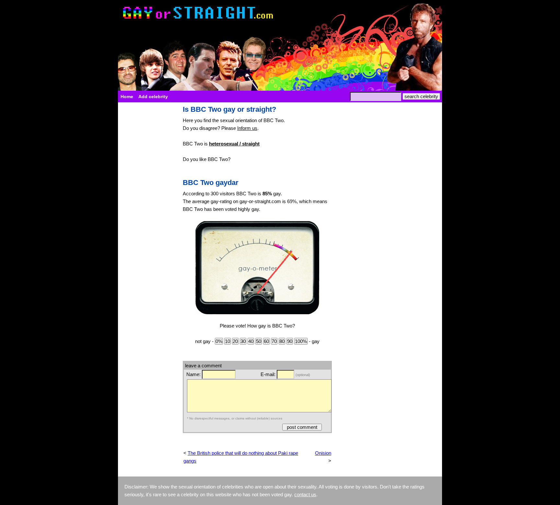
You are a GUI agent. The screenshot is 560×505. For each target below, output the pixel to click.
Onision (323, 453)
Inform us (247, 128)
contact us (305, 494)
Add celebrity (153, 96)
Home (127, 96)
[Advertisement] (147, 203)
